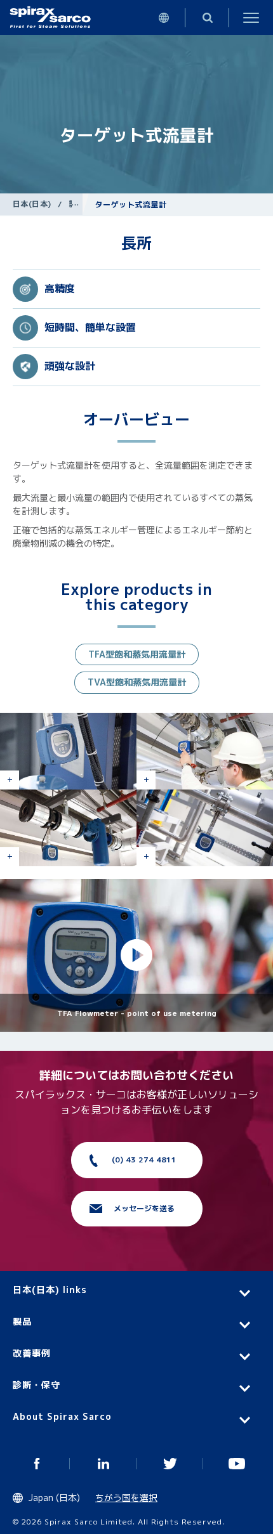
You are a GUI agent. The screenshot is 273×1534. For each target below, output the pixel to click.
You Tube (236, 1463)
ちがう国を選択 (126, 1498)
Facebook (36, 1463)
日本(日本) (32, 203)
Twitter (170, 1463)
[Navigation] (251, 17)
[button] (136, 955)
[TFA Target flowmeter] (204, 828)
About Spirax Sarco (62, 1416)
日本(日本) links (50, 1290)
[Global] (163, 17)
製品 (76, 203)
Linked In (103, 1463)
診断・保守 (36, 1385)
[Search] (207, 17)
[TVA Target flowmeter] (68, 751)
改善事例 (32, 1353)
